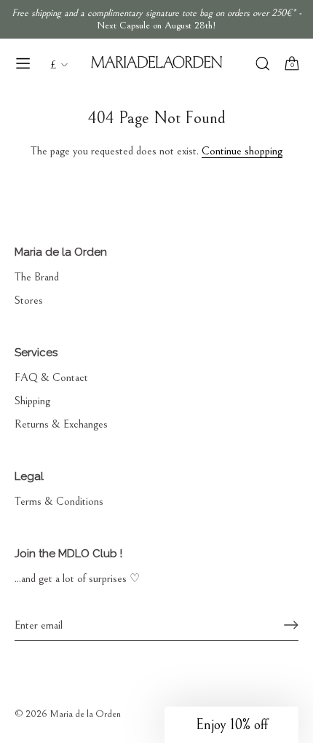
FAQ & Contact (51, 377)
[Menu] (23, 63)
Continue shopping (242, 150)
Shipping (32, 400)
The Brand (37, 276)
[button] (231, 725)
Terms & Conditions (59, 501)
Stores (29, 300)
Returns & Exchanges (61, 424)
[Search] (262, 65)
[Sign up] (291, 625)
